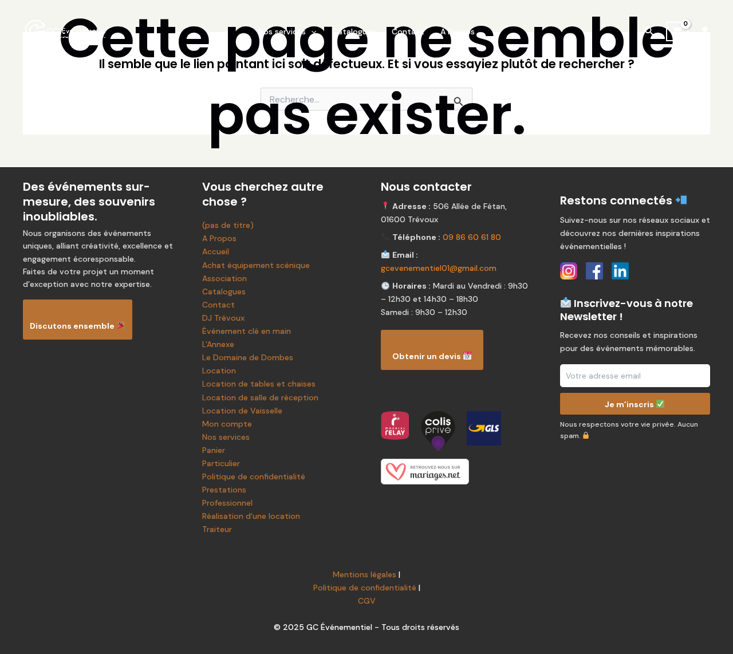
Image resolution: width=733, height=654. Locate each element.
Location (219, 370)
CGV (367, 601)
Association (224, 278)
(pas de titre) (228, 225)
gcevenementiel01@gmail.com (438, 268)
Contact (408, 31)
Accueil (215, 251)
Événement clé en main (246, 331)
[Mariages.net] (456, 471)
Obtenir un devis (427, 356)
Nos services (282, 31)
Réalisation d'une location (251, 516)
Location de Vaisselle (242, 410)
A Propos (457, 31)
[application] (311, 31)
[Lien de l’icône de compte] (705, 31)
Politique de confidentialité (253, 476)
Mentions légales (364, 574)
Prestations (224, 489)
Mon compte (227, 424)
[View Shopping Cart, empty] (677, 31)
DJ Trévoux (223, 318)
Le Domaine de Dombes (247, 357)
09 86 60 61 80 (472, 237)
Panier (213, 450)
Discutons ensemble (73, 326)
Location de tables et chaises (259, 384)
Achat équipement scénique (256, 265)
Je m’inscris (630, 404)
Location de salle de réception (260, 397)
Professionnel (227, 503)
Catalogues (354, 31)
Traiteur (217, 529)
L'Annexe (218, 344)
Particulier (221, 463)
